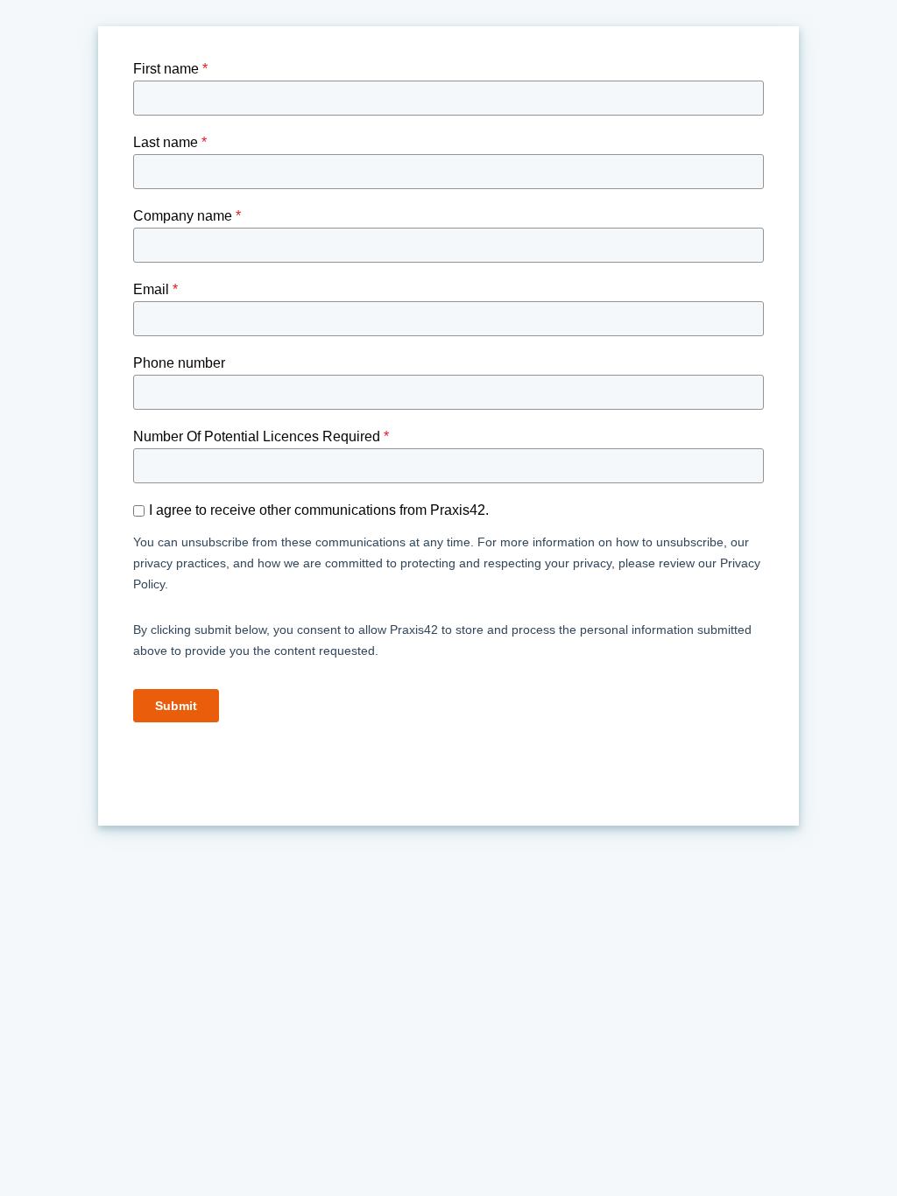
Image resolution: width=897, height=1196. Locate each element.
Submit (176, 706)
